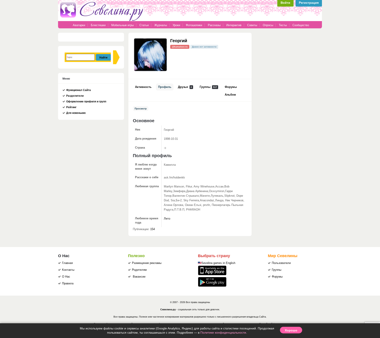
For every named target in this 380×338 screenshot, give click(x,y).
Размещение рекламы (146, 263)
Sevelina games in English (218, 263)
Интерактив (233, 25)
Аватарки (79, 25)
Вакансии (139, 276)
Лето (167, 218)
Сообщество (300, 25)
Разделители (75, 95)
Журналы (160, 25)
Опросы (268, 25)
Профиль (164, 87)
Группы (208, 87)
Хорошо (291, 330)
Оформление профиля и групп (86, 101)
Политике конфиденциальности (223, 332)
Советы (252, 25)
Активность (143, 87)
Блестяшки (98, 25)
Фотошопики (194, 25)
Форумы (231, 87)
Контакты (68, 269)
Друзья (185, 87)
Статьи (144, 25)
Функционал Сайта (78, 90)
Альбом (230, 94)
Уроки (176, 25)
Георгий (178, 40)
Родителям (139, 269)
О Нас (66, 276)
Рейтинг (71, 107)
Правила (67, 283)
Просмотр (141, 108)
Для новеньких (76, 112)
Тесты (283, 25)
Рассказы (214, 25)
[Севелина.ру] (102, 20)
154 (152, 229)
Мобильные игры (122, 25)
